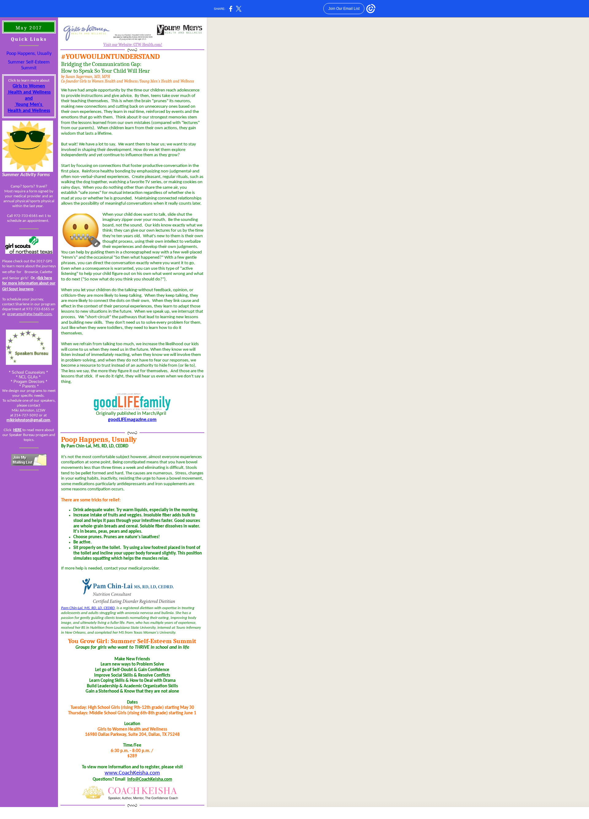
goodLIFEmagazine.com (132, 419)
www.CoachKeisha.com (132, 773)
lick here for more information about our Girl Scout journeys (29, 283)
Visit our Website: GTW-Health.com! (132, 44)
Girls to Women (29, 86)
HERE (17, 430)
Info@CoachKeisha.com (149, 779)
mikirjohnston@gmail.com (28, 420)
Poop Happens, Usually (29, 53)
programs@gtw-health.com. (29, 314)
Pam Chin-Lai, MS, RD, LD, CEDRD (88, 608)
